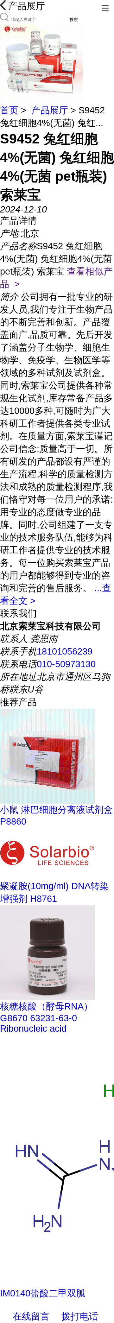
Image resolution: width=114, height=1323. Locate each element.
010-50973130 (66, 664)
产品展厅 (49, 110)
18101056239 (64, 651)
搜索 (74, 19)
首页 (9, 110)
